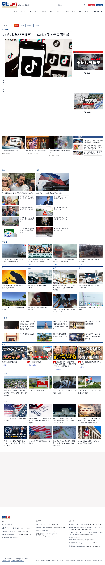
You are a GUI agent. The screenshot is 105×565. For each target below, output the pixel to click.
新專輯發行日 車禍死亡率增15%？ (37, 287)
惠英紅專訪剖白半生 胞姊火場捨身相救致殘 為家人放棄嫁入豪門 (60, 325)
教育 (54, 268)
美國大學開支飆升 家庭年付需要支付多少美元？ (64, 310)
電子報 (22, 11)
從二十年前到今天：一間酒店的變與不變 (13, 308)
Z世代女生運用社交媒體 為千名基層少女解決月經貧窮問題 (39, 260)
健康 (29, 268)
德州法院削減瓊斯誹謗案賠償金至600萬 (26, 208)
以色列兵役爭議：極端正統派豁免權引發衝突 (60, 219)
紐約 (4, 153)
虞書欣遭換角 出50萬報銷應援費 (93, 322)
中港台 (43, 11)
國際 (36, 11)
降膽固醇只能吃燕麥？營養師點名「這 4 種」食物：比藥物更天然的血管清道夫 (93, 147)
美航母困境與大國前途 (9, 362)
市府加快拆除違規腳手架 (10, 150)
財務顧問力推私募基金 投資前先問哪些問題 (90, 287)
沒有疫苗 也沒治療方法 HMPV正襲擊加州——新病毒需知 (93, 141)
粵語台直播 (91, 5)
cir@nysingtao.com (25, 534)
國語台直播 (99, 5)
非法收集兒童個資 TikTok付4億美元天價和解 (37, 35)
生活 (3, 268)
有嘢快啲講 (57, 369)
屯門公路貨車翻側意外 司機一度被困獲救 (89, 260)
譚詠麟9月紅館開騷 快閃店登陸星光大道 (59, 335)
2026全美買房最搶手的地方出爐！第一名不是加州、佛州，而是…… (15, 393)
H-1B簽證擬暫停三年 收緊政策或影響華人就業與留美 (93, 153)
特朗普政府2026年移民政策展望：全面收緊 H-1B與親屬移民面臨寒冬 (64, 443)
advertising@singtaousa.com (57, 527)
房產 (73, 11)
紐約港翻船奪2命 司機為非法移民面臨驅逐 (17, 193)
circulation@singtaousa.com (47, 536)
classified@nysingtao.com (22, 531)
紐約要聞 (8, 153)
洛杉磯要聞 (56, 155)
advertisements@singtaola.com (81, 529)
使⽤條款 (14, 561)
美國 (30, 11)
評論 (3, 344)
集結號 (34, 365)
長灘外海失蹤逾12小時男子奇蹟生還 (60, 151)
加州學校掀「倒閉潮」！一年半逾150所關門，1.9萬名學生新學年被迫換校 (64, 288)
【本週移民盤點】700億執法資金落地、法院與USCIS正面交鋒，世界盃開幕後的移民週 (89, 421)
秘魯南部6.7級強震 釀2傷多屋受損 (61, 229)
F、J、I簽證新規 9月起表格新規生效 (15, 420)
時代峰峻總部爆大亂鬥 (27, 335)
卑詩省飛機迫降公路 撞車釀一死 (60, 208)
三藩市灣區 (29, 153)
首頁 (15, 11)
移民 (80, 11)
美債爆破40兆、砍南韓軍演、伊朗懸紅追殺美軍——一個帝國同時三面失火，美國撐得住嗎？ (65, 364)
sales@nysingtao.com (26, 528)
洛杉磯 (52, 155)
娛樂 (67, 11)
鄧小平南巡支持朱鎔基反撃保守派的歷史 (89, 363)
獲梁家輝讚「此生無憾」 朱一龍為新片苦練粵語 (92, 336)
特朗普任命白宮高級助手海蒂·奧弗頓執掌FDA (27, 198)
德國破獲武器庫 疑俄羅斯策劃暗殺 (61, 197)
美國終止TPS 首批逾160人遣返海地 (49, 193)
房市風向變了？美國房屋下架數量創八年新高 (89, 391)
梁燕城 (82, 367)
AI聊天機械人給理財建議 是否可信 (89, 308)
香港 (4, 264)
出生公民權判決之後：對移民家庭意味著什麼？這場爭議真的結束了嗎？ (63, 421)
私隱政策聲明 (6, 561)
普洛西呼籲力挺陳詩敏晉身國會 (36, 151)
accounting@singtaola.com (85, 539)
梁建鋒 (5, 365)
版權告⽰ (21, 561)
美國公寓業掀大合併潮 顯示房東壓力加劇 (64, 391)
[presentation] (38, 58)
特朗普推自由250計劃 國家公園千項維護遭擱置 (27, 219)
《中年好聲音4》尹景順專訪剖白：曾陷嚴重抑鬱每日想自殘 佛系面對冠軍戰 (27, 325)
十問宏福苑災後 (34, 362)
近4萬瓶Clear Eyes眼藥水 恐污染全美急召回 (27, 230)
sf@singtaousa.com (52, 524)
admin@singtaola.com (94, 524)
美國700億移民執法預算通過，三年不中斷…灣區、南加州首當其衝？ (15, 443)
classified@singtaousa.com (56, 531)
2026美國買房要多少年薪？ (39, 390)
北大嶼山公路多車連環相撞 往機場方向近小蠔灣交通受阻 (63, 260)
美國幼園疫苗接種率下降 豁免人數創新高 (38, 308)
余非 (30, 365)
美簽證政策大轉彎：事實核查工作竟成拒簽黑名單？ (88, 442)
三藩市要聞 (35, 153)
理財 (80, 268)
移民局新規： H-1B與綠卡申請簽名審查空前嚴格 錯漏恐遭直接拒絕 (40, 421)
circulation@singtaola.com (86, 534)
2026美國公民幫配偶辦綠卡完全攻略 (39, 442)
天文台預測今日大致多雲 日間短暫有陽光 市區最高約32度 (12, 260)
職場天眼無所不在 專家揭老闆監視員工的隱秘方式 (12, 287)
